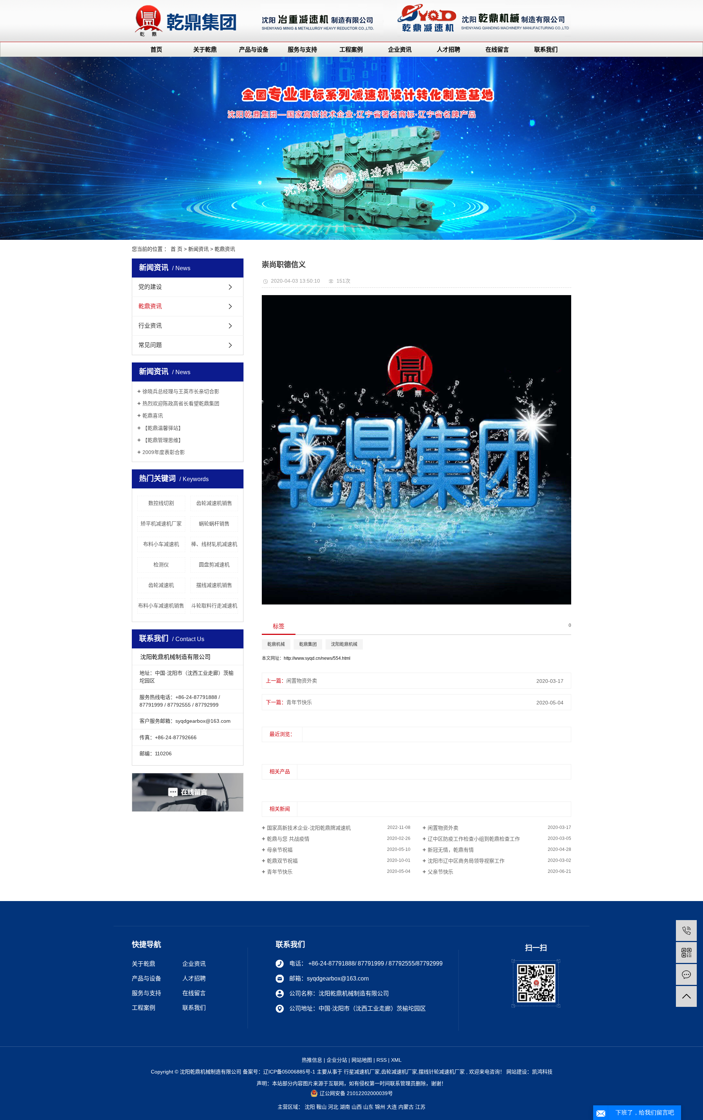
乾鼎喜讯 (152, 415)
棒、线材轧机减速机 (214, 544)
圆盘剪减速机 (214, 565)
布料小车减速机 (161, 544)
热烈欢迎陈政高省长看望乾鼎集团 (180, 403)
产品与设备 (253, 49)
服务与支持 (302, 49)
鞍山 (321, 1107)
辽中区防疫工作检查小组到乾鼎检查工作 (474, 839)
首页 (156, 49)
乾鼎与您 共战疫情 (288, 839)
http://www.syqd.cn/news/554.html (317, 658)
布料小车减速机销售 (161, 606)
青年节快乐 (299, 702)
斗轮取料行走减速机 (214, 606)
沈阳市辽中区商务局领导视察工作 (466, 861)
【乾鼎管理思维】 (162, 440)
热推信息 (312, 1060)
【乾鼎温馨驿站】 (162, 428)
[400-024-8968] (686, 930)
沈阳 (310, 1107)
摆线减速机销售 (214, 585)
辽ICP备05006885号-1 (289, 1072)
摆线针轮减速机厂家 (442, 1072)
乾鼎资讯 (225, 249)
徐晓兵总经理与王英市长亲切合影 (180, 391)
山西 (357, 1107)
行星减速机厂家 (362, 1072)
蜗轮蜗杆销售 (214, 523)
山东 (368, 1107)
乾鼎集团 (308, 644)
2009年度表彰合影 (163, 452)
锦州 (380, 1107)
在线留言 (497, 49)
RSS (381, 1060)
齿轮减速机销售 (214, 503)
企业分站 (337, 1060)
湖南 (345, 1107)
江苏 (420, 1107)
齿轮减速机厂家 (399, 1072)
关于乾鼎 (205, 49)
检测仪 (161, 565)
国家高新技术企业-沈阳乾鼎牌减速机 (309, 828)
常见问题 (150, 345)
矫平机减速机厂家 (161, 523)
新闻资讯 (198, 249)
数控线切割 (161, 503)
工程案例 (351, 49)
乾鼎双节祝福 (282, 861)
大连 (392, 1107)
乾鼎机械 (276, 644)
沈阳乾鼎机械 (344, 644)
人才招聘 (448, 49)
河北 (333, 1107)
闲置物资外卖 (301, 681)
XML (396, 1060)
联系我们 (546, 49)
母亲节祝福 (280, 850)
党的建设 (150, 287)
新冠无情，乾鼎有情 (451, 850)
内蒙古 (406, 1107)
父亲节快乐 (440, 872)
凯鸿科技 (542, 1072)
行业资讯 (150, 326)
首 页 (176, 249)
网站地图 (362, 1060)
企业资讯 (400, 49)
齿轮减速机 (161, 585)
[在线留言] (686, 974)
